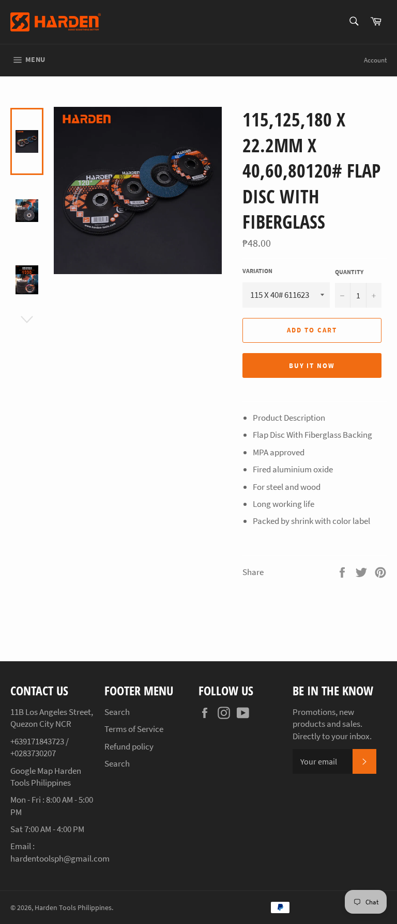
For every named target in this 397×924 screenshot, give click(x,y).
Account (375, 60)
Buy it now (312, 365)
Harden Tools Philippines (73, 907)
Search (117, 712)
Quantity (349, 272)
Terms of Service (133, 729)
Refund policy (129, 746)
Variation (257, 271)
